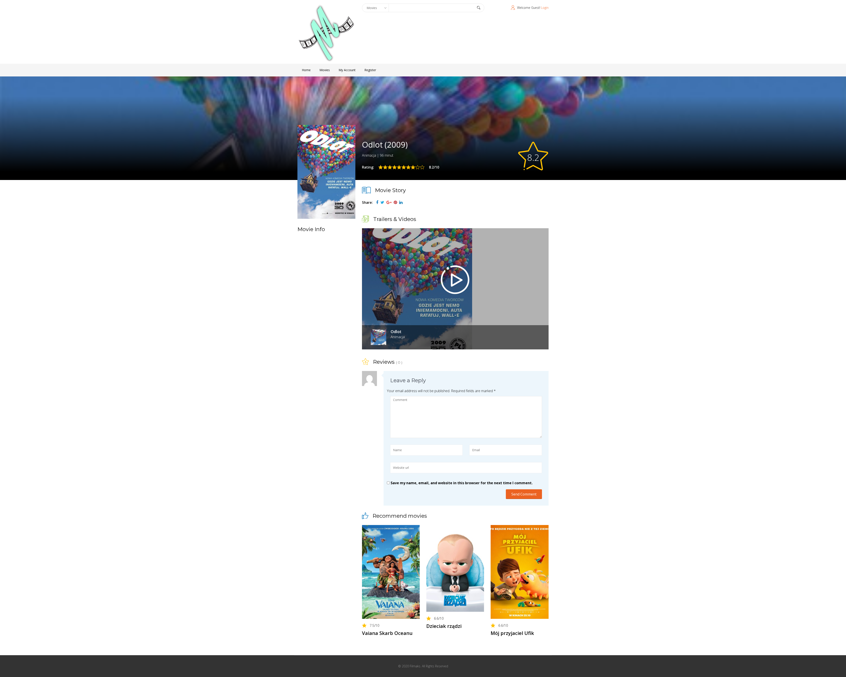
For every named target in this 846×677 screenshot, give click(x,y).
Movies (324, 70)
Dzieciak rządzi (444, 626)
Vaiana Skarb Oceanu (387, 633)
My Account (347, 70)
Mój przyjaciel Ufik (512, 633)
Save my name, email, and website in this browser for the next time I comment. (461, 482)
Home (306, 70)
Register (370, 70)
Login (545, 8)
